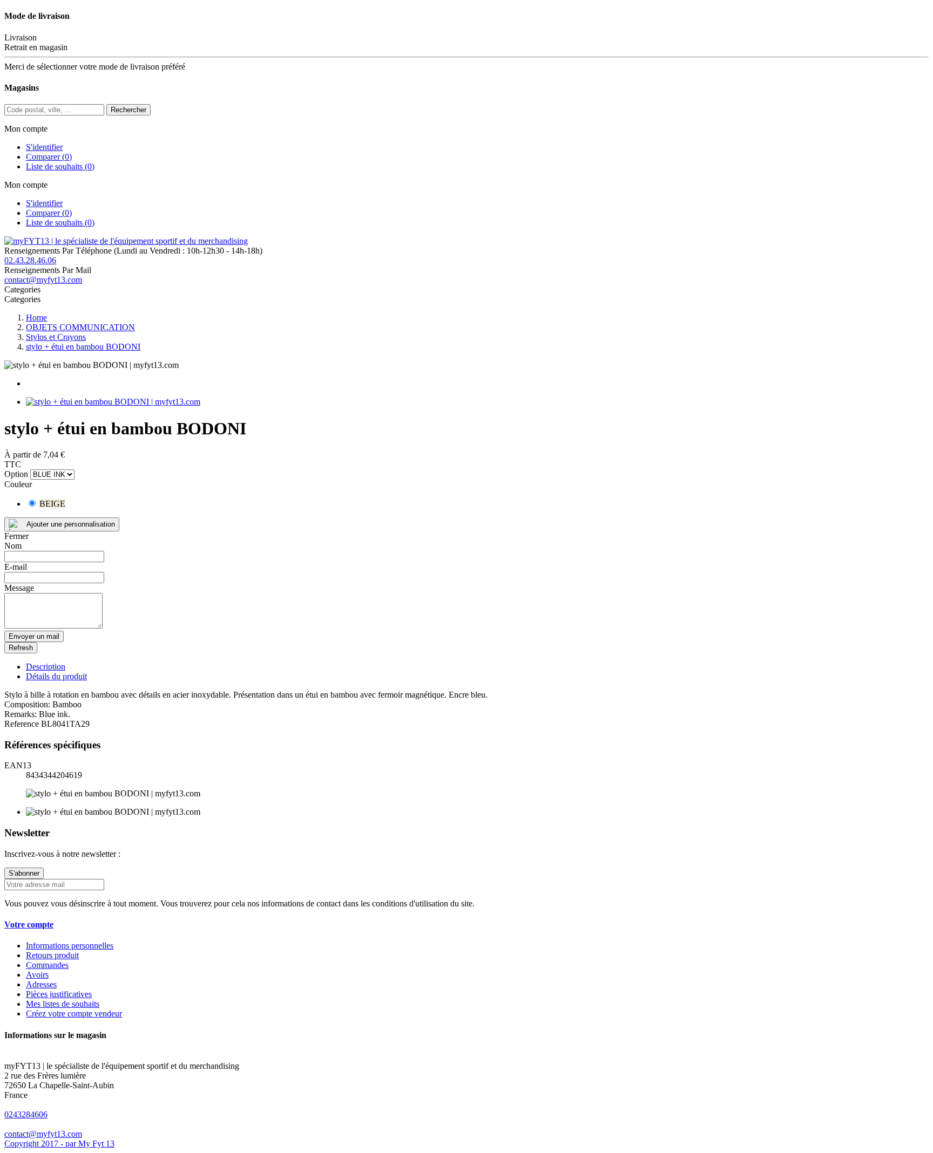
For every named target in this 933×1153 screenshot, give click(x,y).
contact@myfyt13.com (43, 279)
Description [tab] (45, 666)
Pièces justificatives (59, 994)
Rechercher (128, 110)
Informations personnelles (69, 945)
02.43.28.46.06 (30, 260)
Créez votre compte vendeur (74, 1013)
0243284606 (26, 1114)
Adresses (41, 984)
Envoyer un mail (34, 636)
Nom (13, 545)
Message (19, 587)
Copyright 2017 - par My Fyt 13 (59, 1143)
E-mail (15, 566)
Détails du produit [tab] (56, 676)
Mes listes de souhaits (62, 1003)
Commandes (47, 965)
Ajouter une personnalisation (70, 524)
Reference (22, 723)
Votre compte (28, 924)
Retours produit (52, 955)
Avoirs (37, 974)
